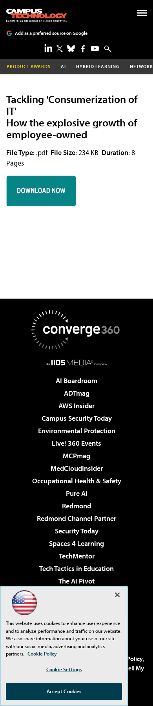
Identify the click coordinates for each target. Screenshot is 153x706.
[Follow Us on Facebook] (83, 48)
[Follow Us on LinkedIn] (48, 48)
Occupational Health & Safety (76, 480)
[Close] (117, 594)
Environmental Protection (76, 430)
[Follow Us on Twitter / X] (59, 48)
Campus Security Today (77, 418)
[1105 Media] (76, 362)
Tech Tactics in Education (76, 568)
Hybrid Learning (98, 66)
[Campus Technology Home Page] (36, 15)
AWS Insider (76, 405)
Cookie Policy (42, 653)
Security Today (76, 530)
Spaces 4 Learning (76, 543)
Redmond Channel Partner (76, 518)
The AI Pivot (76, 580)
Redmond (76, 505)
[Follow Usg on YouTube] (95, 48)
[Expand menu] (142, 15)
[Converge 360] (76, 329)
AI (63, 66)
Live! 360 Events (76, 443)
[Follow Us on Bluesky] (71, 48)
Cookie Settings (64, 669)
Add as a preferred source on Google (51, 33)
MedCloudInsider (77, 468)
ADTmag (76, 393)
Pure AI (76, 493)
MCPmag (76, 455)
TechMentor (77, 555)
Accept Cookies (64, 691)
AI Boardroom (76, 380)
